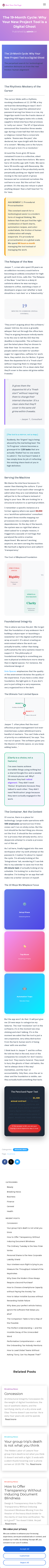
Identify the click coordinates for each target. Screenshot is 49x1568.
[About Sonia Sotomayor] (13, 4)
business (11, 1154)
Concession (12, 1223)
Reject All (24, 1562)
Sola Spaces (10, 671)
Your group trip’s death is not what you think (23, 1443)
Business (11, 1197)
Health (10, 1211)
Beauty (10, 1187)
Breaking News (21, 1149)
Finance (10, 1202)
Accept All (24, 1549)
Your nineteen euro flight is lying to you (25, 1264)
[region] (24, 1546)
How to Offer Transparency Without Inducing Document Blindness (22, 1492)
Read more (10, 1419)
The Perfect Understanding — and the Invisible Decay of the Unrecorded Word (24, 1332)
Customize (24, 1556)
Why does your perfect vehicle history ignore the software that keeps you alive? (24, 1309)
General (10, 1206)
